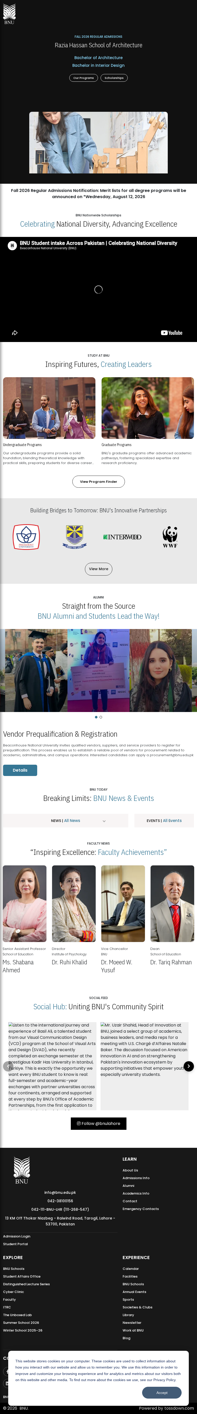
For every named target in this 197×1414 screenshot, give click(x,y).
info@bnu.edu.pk (60, 1192)
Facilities (130, 1276)
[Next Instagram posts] (189, 1066)
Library (128, 1315)
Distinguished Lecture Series (26, 1284)
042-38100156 (60, 1201)
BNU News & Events (123, 798)
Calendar (131, 1268)
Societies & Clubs (137, 1307)
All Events (172, 820)
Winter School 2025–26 (22, 1330)
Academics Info (136, 1193)
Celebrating (37, 224)
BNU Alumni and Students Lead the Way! (98, 616)
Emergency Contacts (141, 1208)
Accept (162, 1393)
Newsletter (132, 1322)
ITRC (7, 1307)
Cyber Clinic (13, 1291)
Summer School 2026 (21, 1322)
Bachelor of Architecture (98, 57)
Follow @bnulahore (100, 1123)
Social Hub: (50, 1006)
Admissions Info (136, 1178)
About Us (130, 1170)
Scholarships (114, 78)
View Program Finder (98, 481)
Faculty (9, 1299)
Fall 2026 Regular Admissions (98, 36)
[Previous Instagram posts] (8, 1066)
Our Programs (83, 78)
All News (71, 820)
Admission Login (16, 1236)
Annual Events (134, 1291)
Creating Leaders (126, 364)
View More (98, 568)
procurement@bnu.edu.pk (171, 755)
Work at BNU (133, 1330)
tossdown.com (179, 1408)
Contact (130, 1201)
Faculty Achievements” (132, 852)
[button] (96, 717)
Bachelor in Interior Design (98, 65)
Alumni (128, 1185)
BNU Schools (13, 1268)
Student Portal (15, 1244)
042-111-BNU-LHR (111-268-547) (60, 1209)
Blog (126, 1338)
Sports (128, 1299)
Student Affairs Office (22, 1276)
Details (20, 770)
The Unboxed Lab (17, 1315)
